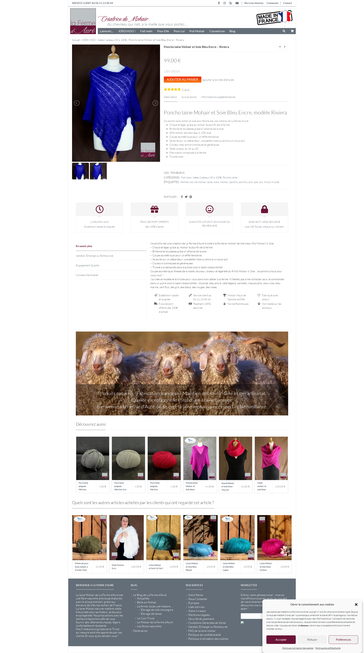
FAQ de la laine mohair (202, 631)
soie (256, 182)
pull (251, 182)
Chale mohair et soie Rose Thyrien (261, 487)
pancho (233, 182)
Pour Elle (163, 31)
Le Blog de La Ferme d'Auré (150, 595)
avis (185, 90)
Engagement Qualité (87, 265)
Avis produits (189, 97)
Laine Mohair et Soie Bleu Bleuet (192, 566)
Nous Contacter (197, 599)
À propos (193, 603)
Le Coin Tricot (145, 618)
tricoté (275, 182)
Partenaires (140, 631)
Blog (232, 31)
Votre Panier (196, 595)
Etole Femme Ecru (118, 567)
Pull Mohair (197, 31)
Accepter (281, 639)
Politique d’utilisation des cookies (297, 648)
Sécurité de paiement (201, 619)
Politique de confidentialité (327, 648)
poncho (243, 182)
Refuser (312, 639)
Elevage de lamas (151, 613)
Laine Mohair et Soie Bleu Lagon (229, 566)
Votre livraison (197, 611)
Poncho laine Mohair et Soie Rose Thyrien (192, 487)
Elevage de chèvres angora (157, 610)
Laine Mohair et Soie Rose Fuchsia (266, 566)
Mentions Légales (199, 615)
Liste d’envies (196, 607)
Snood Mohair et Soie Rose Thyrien (227, 486)
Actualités (143, 598)
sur (261, 182)
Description (170, 97)
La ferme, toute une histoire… (154, 606)
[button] (356, 604)
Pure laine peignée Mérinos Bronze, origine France (85, 487)
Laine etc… (107, 31)
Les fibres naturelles (149, 626)
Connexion (272, 3)
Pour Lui (179, 31)
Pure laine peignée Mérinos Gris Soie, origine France (120, 487)
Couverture (217, 31)
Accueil (76, 39)
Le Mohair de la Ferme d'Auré (155, 622)
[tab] (111, 246)
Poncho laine (230, 177)
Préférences (343, 639)
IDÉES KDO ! (127, 31)
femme (184, 182)
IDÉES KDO (89, 39)
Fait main (146, 31)
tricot (267, 182)
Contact (287, 3)
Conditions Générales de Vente (207, 623)
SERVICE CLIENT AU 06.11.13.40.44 (92, 3)
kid (191, 182)
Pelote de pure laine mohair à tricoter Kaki (81, 566)
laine (210, 182)
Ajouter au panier (182, 79)
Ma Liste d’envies (254, 3)
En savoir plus (84, 246)
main (216, 182)
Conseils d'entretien (87, 275)
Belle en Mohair (147, 602)
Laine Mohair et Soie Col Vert (156, 567)
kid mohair (200, 182)
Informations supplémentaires (218, 97)
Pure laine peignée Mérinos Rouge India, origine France (157, 487)
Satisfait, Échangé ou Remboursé (94, 255)
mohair (224, 182)
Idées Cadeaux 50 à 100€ (112, 39)
